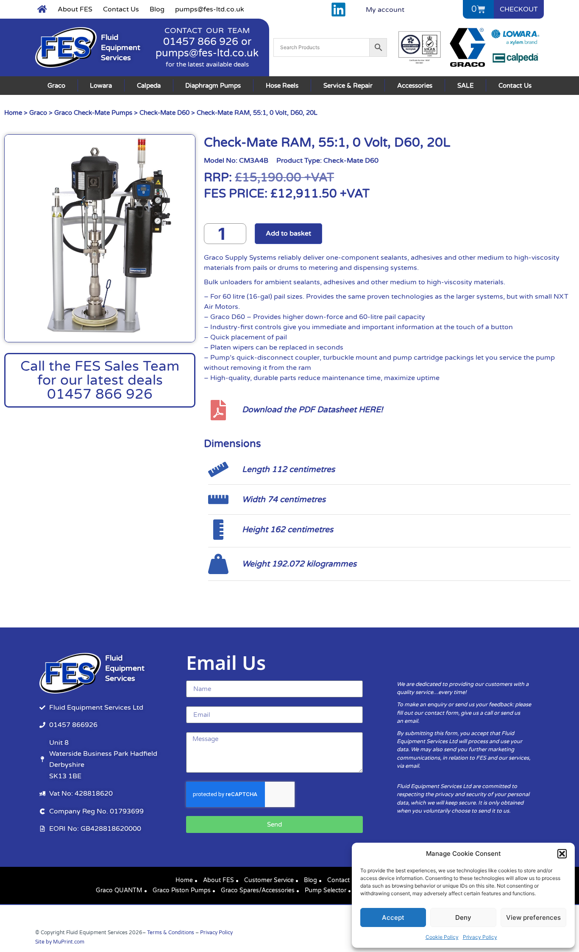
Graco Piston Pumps (182, 890)
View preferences (533, 917)
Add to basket (288, 233)
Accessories (414, 85)
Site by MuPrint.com (59, 942)
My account (385, 10)
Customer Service (269, 880)
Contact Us (121, 9)
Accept (393, 917)
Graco (56, 85)
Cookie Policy (442, 937)
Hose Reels (282, 85)
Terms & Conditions (170, 932)
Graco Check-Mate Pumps (93, 113)
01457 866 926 (200, 42)
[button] (562, 853)
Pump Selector (325, 890)
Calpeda (149, 85)
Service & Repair (348, 85)
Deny (463, 917)
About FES (75, 9)
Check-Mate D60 (164, 113)
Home (13, 113)
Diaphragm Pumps (213, 85)
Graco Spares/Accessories (258, 890)
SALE (465, 85)
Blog (157, 9)
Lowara (101, 85)
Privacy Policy (480, 937)
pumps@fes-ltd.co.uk (209, 9)
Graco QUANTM (119, 890)
